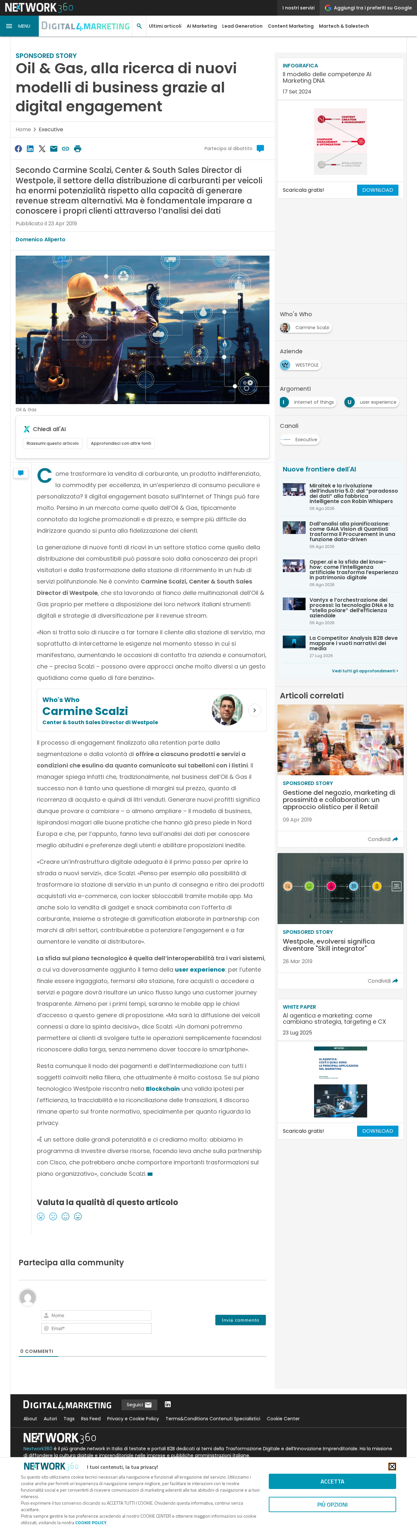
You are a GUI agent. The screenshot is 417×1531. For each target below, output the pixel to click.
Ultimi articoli (165, 26)
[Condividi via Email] (54, 149)
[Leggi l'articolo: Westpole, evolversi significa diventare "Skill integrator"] (341, 921)
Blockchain (163, 1089)
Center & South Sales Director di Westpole (100, 722)
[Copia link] (66, 149)
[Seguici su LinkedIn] (168, 1405)
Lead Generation (242, 26)
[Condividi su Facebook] (18, 149)
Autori (50, 1418)
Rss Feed (91, 1418)
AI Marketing (202, 26)
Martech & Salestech (344, 26)
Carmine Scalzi (85, 711)
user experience (200, 969)
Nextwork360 (37, 1448)
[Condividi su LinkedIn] (30, 149)
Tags (69, 1418)
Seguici (135, 1404)
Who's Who (60, 699)
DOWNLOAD (377, 190)
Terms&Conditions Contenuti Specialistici (212, 1418)
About (30, 1418)
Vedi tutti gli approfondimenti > (365, 671)
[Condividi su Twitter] (42, 149)
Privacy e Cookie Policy (133, 1418)
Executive (51, 129)
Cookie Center (283, 1418)
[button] (19, 26)
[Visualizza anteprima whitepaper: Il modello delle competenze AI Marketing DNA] (341, 140)
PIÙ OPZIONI (332, 1504)
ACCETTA (332, 1481)
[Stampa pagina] (77, 149)
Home (23, 129)
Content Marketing (291, 26)
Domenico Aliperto (40, 239)
